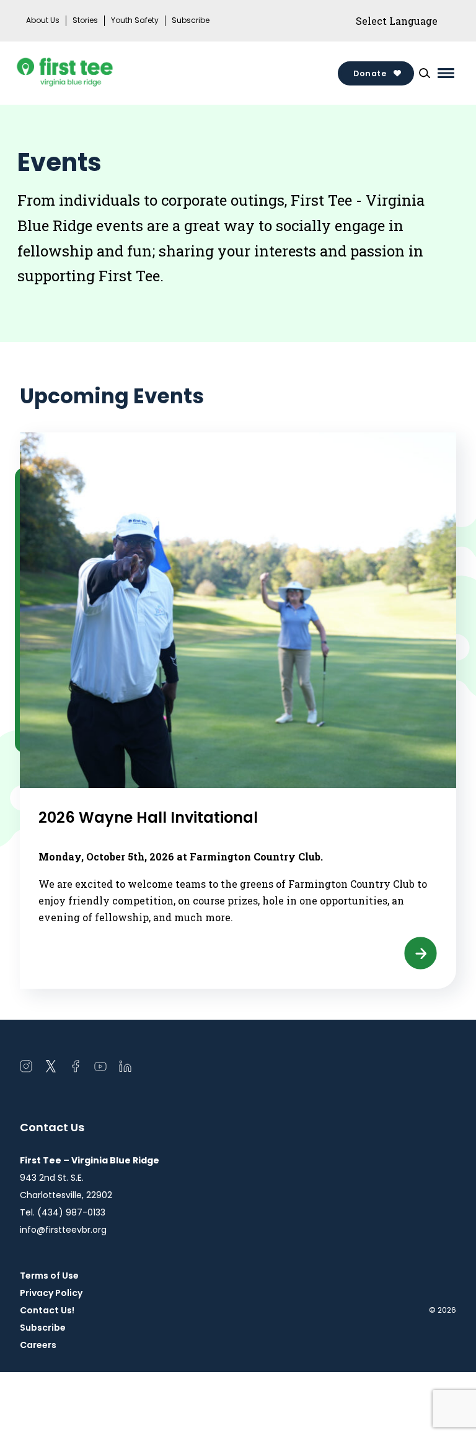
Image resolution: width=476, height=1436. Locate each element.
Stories (85, 20)
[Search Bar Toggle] (424, 73)
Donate (369, 73)
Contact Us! (47, 1310)
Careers (38, 1345)
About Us (43, 20)
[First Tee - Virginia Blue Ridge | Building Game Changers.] (88, 73)
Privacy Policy (51, 1293)
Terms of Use (49, 1275)
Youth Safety (135, 20)
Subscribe (190, 20)
